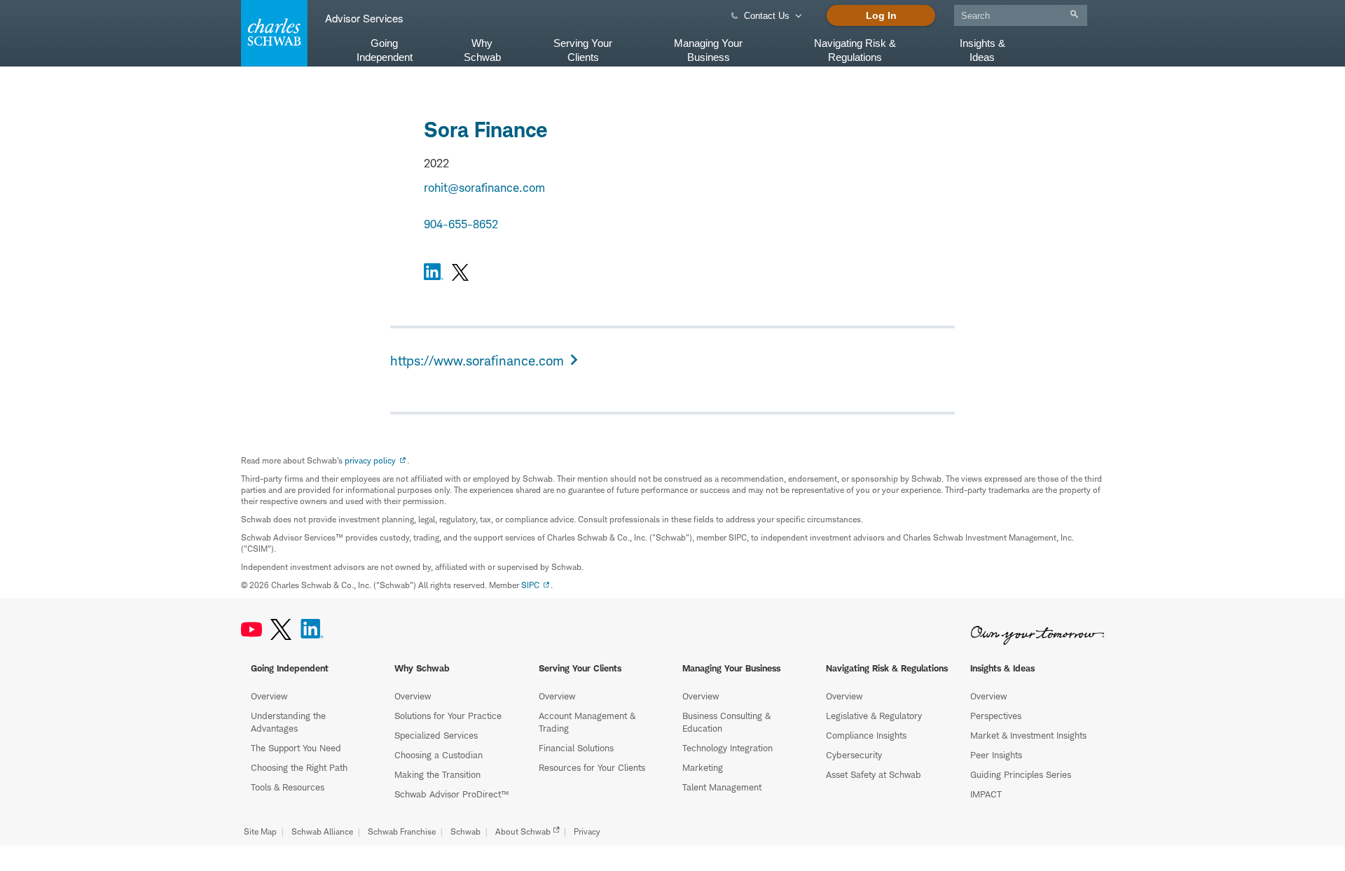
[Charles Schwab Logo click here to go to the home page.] (272, 33)
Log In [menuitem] (881, 15)
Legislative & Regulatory (874, 715)
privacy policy (370, 460)
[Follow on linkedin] (433, 274)
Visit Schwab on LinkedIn (312, 629)
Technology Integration (727, 747)
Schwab (465, 831)
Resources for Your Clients (592, 767)
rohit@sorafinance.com (484, 188)
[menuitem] (1020, 13)
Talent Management (721, 787)
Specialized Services (436, 735)
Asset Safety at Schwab (873, 774)
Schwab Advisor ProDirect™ (451, 794)
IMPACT (986, 794)
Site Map (260, 831)
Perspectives (995, 715)
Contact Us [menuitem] (766, 16)
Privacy (587, 831)
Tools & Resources (287, 787)
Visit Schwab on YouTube (251, 629)
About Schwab (523, 831)
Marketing (702, 767)
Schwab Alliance (322, 831)
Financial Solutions (576, 747)
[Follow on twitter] (460, 274)
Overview (269, 696)
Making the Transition (437, 774)
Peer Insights (996, 754)
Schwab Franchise (402, 831)
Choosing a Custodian (438, 754)
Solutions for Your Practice (448, 715)
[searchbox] (1020, 15)
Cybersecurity (854, 754)
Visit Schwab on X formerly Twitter (280, 629)
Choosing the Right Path (299, 767)
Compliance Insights (866, 735)
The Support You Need (296, 747)
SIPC (530, 585)
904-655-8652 (461, 224)
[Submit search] (1074, 14)
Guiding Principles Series (1020, 774)
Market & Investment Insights (1028, 735)
